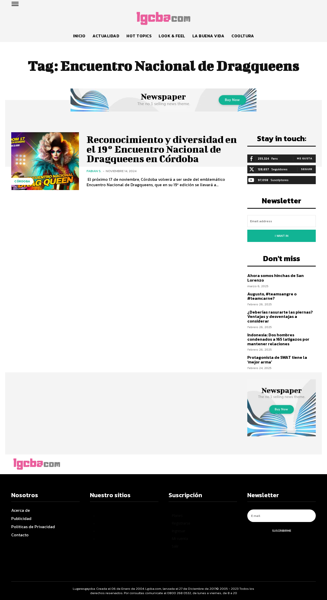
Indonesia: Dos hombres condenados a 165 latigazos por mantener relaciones (278, 339)
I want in (281, 236)
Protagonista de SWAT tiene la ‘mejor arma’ (277, 359)
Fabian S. (94, 171)
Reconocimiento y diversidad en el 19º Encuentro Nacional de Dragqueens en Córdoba (162, 149)
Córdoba (22, 181)
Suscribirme (281, 530)
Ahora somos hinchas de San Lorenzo (275, 277)
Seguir (306, 169)
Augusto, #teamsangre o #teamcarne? (272, 296)
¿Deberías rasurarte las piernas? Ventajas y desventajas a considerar (280, 316)
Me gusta (304, 158)
